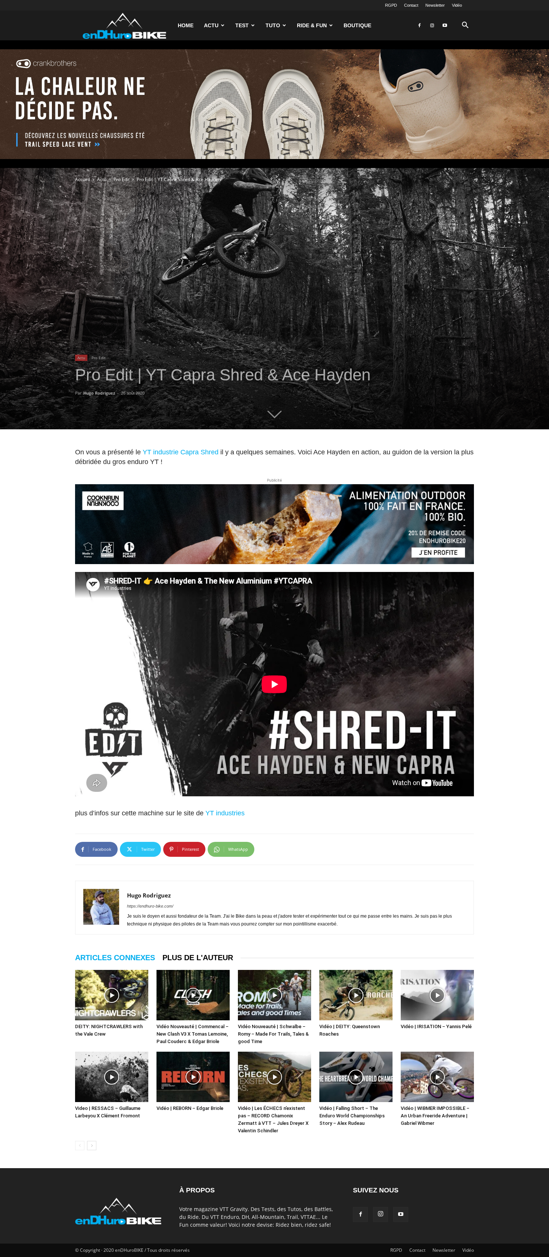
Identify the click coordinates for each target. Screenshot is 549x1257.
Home (185, 25)
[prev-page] (79, 1145)
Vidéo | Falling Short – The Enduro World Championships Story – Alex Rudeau (352, 1115)
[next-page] (91, 1145)
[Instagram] (432, 25)
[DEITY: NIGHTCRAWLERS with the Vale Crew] (111, 995)
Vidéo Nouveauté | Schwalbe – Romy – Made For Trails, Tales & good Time (273, 1034)
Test (242, 25)
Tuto (273, 25)
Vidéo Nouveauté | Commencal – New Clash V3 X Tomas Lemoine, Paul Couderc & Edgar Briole (192, 1034)
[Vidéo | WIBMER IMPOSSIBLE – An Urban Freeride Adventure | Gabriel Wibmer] (437, 1077)
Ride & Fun (312, 25)
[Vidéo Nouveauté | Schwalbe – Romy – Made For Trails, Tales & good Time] (274, 995)
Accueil (82, 179)
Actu (211, 25)
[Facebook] (419, 25)
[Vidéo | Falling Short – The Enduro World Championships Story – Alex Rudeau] (356, 1077)
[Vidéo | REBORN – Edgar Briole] (193, 1077)
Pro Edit (122, 179)
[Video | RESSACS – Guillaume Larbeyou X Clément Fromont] (111, 1077)
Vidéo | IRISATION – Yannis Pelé (436, 1026)
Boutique (357, 25)
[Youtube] (444, 25)
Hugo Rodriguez (99, 393)
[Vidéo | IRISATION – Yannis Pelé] (437, 995)
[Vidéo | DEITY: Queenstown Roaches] (356, 995)
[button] (465, 25)
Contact (411, 5)
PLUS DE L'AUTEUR (197, 957)
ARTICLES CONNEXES (115, 957)
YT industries (225, 813)
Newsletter (435, 5)
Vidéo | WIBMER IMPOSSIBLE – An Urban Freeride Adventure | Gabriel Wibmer (435, 1115)
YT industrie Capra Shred (180, 452)
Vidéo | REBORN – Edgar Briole (189, 1108)
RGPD (391, 5)
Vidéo (457, 5)
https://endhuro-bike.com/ (150, 906)
